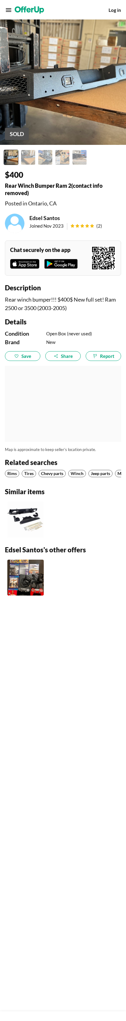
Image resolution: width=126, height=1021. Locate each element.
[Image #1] (11, 157)
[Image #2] (28, 157)
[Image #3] (45, 157)
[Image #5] (79, 157)
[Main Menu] (8, 10)
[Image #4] (62, 157)
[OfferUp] (29, 10)
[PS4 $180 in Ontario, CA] (25, 578)
